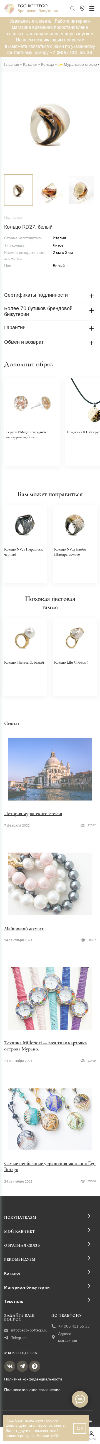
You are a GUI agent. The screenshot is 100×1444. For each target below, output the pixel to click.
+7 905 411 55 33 (73, 1326)
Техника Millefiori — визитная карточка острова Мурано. (45, 1046)
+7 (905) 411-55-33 (71, 53)
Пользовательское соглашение (32, 1389)
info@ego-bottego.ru (29, 1330)
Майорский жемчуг (24, 928)
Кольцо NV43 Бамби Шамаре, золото (70, 552)
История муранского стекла (33, 813)
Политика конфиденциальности (33, 1379)
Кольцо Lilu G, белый (71, 662)
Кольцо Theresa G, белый (24, 662)
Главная (11, 64)
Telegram (19, 1337)
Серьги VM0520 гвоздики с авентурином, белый (27, 434)
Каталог (30, 64)
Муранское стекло (80, 64)
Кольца (47, 64)
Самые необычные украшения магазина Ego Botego (50, 1166)
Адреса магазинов (67, 1337)
